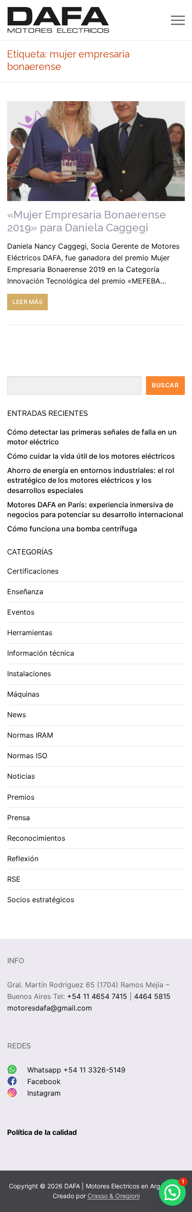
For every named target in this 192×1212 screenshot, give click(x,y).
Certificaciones (32, 571)
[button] (172, 1192)
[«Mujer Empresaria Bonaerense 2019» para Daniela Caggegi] (96, 151)
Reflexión (22, 858)
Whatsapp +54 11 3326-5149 (76, 1069)
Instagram (44, 1093)
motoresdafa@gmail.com (49, 1007)
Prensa (18, 817)
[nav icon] (178, 20)
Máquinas (23, 694)
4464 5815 (152, 996)
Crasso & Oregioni (114, 1196)
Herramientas (29, 632)
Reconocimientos (36, 838)
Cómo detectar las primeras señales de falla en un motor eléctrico (92, 436)
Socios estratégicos (40, 899)
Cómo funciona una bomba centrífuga (72, 528)
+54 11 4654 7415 (97, 996)
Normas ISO (27, 755)
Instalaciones (29, 673)
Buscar (165, 385)
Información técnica (40, 653)
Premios (20, 797)
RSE (14, 879)
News (16, 714)
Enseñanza (25, 591)
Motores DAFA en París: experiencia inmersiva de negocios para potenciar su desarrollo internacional (95, 509)
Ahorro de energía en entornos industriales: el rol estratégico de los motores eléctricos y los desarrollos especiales (90, 480)
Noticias (21, 776)
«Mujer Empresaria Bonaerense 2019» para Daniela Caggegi (86, 221)
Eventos (20, 612)
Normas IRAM (30, 735)
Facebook (44, 1081)
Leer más (27, 301)
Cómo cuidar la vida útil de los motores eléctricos (91, 456)
